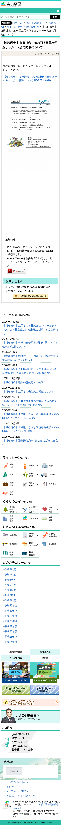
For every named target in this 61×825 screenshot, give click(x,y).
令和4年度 (10, 590)
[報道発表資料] (15, 26)
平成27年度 (10, 626)
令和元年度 (10, 605)
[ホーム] (18, 22)
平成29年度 (10, 615)
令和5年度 (10, 584)
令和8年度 (10, 569)
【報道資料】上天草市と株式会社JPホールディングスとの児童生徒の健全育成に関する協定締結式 (30, 329)
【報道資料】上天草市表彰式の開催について (28, 391)
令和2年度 (10, 600)
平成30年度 (10, 610)
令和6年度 (10, 579)
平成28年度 (10, 621)
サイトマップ (10, 786)
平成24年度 (10, 641)
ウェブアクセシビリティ (16, 791)
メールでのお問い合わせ (16, 782)
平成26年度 (10, 631)
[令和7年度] (32, 26)
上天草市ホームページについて (19, 796)
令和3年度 (10, 595)
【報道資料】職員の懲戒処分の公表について (28, 382)
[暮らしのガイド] (35, 22)
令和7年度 (10, 574)
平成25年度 (10, 636)
